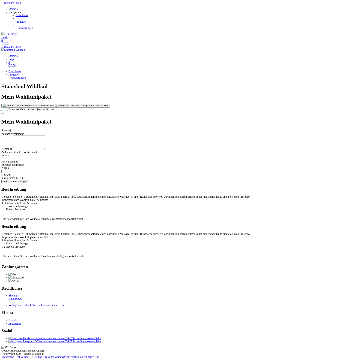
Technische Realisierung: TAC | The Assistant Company (50, 356)
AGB (11, 301)
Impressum (14, 323)
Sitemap (12, 295)
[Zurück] (2, 110)
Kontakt (12, 320)
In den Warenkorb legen (15, 181)
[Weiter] (2, 113)
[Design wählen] (6, 110)
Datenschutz (15, 298)
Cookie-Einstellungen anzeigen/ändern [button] (22, 350)
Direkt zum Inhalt (11, 2)
